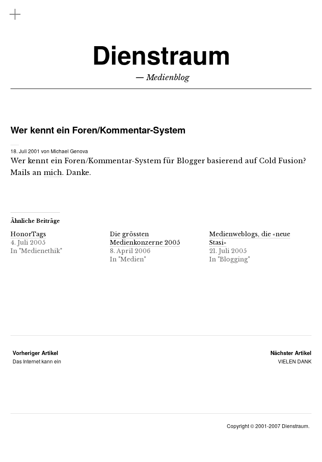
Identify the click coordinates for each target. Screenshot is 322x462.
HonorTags (28, 234)
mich (53, 172)
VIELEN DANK (291, 357)
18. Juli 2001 (25, 150)
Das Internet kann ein (37, 357)
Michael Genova (69, 150)
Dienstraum (161, 54)
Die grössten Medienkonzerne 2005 (145, 238)
